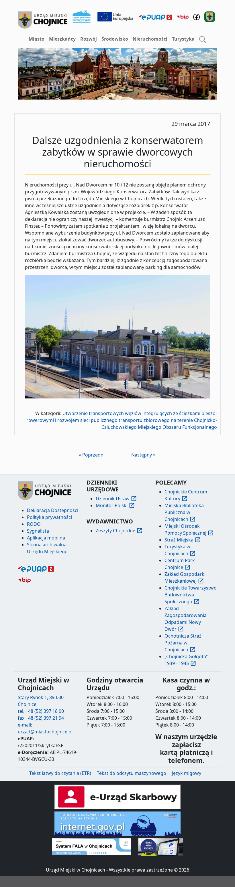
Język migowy (186, 773)
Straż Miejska (178, 540)
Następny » (143, 455)
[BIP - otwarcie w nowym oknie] (183, 16)
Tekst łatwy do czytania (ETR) (60, 773)
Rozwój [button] (88, 39)
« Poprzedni (92, 455)
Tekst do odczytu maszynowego (131, 773)
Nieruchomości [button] (150, 39)
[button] (203, 39)
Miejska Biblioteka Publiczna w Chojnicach (184, 512)
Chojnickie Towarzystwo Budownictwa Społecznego (190, 595)
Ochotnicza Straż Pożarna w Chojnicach (182, 643)
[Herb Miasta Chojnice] (43, 20)
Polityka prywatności (49, 517)
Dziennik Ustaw (113, 498)
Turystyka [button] (183, 39)
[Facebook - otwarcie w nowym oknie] (196, 16)
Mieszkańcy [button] (62, 39)
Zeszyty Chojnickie (115, 530)
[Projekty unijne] (115, 16)
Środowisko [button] (114, 39)
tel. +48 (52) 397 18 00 (41, 711)
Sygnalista (38, 531)
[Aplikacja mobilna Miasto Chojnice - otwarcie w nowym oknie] (209, 16)
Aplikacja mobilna (46, 538)
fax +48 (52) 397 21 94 (41, 718)
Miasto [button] (36, 39)
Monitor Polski (112, 505)
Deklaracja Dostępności (52, 510)
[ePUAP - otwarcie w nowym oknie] (155, 16)
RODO (34, 524)
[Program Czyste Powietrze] (81, 16)
